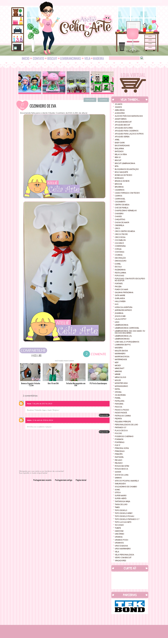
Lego (117, 322)
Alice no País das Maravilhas (129, 116)
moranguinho (121, 386)
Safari (118, 472)
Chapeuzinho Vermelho (126, 210)
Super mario (121, 495)
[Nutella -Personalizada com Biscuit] (78, 82)
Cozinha (103, 100)
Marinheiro (120, 353)
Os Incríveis (120, 395)
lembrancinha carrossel (127, 328)
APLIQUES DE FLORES (124, 128)
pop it (117, 445)
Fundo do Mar (121, 289)
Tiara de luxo (121, 504)
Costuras (119, 252)
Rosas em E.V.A (121, 469)
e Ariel (118, 264)
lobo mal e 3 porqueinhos (127, 342)
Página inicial (81, 480)
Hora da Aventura (123, 307)
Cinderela (119, 225)
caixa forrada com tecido (127, 193)
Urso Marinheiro (123, 549)
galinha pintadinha (124, 292)
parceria (119, 404)
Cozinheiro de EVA (43, 106)
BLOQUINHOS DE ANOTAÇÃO (127, 169)
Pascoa (118, 407)
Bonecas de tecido (123, 175)
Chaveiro (119, 213)
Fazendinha (120, 270)
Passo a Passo (122, 410)
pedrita (118, 419)
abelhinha (120, 110)
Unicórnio (119, 534)
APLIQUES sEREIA (122, 137)
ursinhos (119, 543)
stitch (118, 492)
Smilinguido (120, 484)
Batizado (119, 151)
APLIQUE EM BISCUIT (123, 122)
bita (117, 166)
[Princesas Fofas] (29, 82)
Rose (29, 404)
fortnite (119, 283)
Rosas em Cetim (122, 466)
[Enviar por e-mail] (32, 355)
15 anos (118, 104)
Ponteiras (119, 442)
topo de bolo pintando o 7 (127, 519)
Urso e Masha (121, 546)
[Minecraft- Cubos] (102, 82)
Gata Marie (120, 295)
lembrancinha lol (123, 336)
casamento (120, 202)
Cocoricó (119, 243)
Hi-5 (116, 304)
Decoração (120, 258)
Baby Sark (120, 143)
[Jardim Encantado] (54, 82)
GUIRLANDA (120, 298)
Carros (118, 196)
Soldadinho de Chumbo (126, 487)
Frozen (118, 287)
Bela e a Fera (121, 154)
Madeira (119, 348)
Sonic (117, 490)
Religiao (119, 463)
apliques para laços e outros (129, 134)
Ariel (117, 140)
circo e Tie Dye (121, 234)
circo (117, 228)
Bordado (119, 178)
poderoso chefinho (124, 436)
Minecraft (119, 368)
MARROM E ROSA (122, 357)
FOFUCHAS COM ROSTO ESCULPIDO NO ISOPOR (130, 280)
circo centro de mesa (125, 231)
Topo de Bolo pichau (124, 516)
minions (118, 371)
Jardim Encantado (123, 310)
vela (117, 552)
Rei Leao (118, 460)
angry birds (121, 119)
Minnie (117, 374)
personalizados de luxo (126, 425)
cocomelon (120, 240)
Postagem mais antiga (63, 480)
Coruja (118, 249)
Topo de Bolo (121, 510)
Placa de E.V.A (121, 430)
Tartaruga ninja (122, 501)
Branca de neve (122, 181)
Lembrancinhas (122, 339)
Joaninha (119, 313)
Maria (29, 420)
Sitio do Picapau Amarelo (127, 481)
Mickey (118, 365)
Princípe (118, 454)
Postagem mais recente (42, 480)
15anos (118, 107)
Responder (103, 415)
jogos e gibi (120, 316)
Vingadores (120, 560)
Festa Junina (120, 273)
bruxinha (119, 187)
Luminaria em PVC (123, 345)
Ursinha (119, 537)
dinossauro (120, 261)
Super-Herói (120, 498)
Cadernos (119, 190)
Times (117, 507)
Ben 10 (118, 157)
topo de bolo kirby (123, 513)
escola (118, 267)
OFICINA (118, 392)
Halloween (120, 301)
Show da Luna (121, 475)
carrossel (120, 199)
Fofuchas (90, 100)
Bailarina (119, 148)
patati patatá (121, 413)
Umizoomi (119, 531)
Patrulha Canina (123, 416)
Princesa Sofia (122, 448)
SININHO (118, 478)
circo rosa (120, 237)
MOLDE (118, 380)
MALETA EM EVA (121, 351)
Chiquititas (120, 219)
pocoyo (118, 433)
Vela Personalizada (124, 555)
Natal (117, 389)
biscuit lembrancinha (125, 163)
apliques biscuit (122, 125)
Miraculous (120, 377)
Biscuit (118, 160)
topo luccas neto (123, 522)
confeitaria (120, 246)
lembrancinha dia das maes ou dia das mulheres (130, 332)
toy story (119, 525)
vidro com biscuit (123, 557)
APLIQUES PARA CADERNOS (126, 131)
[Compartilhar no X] (37, 355)
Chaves (118, 216)
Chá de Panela (121, 208)
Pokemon (119, 439)
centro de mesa (122, 205)
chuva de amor (122, 222)
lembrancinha (121, 325)
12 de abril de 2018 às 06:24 (42, 420)
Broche (118, 184)
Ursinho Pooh (121, 540)
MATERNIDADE (121, 359)
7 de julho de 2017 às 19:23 (42, 404)
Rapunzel (119, 457)
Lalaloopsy (120, 319)
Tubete (118, 528)
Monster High (121, 383)
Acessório (120, 113)
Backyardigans (122, 145)
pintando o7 (120, 427)
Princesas (120, 451)
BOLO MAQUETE (121, 172)
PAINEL (118, 398)
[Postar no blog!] (35, 355)
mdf (117, 362)
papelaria (119, 401)
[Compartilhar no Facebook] (40, 355)
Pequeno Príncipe (123, 422)
